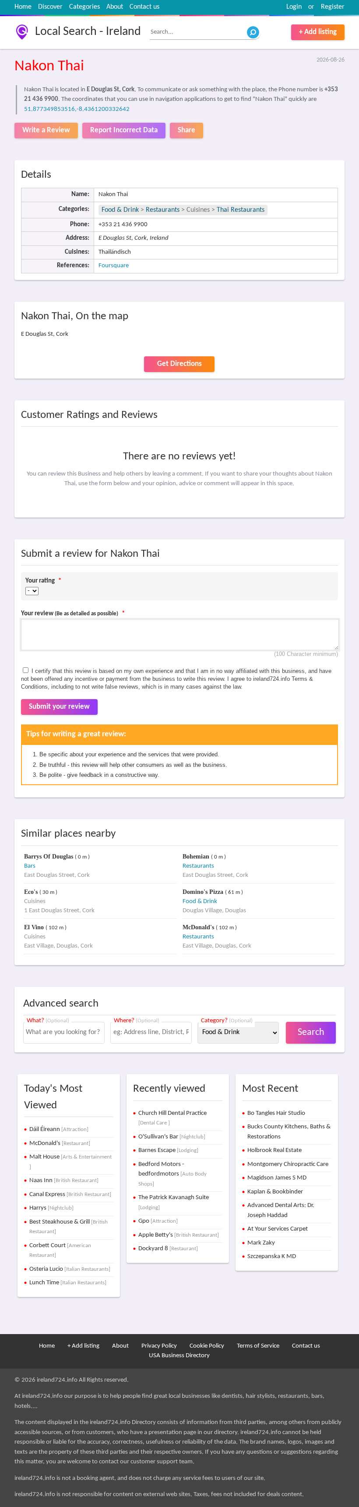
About (114, 6)
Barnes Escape (168, 1150)
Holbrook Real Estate (274, 1150)
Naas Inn (64, 1180)
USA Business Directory (179, 1355)
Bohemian (197, 856)
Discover (50, 6)
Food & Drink (120, 210)
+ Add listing (318, 32)
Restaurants (163, 210)
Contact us (144, 6)
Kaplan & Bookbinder (275, 1192)
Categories (84, 6)
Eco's (31, 892)
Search (311, 1033)
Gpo (158, 1221)
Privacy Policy (159, 1346)
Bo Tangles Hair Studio (276, 1113)
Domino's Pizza (204, 892)
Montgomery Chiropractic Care (287, 1164)
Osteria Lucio (69, 1269)
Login (294, 6)
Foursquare (114, 265)
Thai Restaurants (240, 210)
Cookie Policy (207, 1346)
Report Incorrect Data (124, 130)
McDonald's (199, 927)
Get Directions (179, 364)
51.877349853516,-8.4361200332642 (77, 109)
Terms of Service (258, 1346)
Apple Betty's (178, 1235)
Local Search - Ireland (88, 32)
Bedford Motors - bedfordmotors (172, 1174)
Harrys (51, 1208)
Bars (29, 866)
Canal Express (70, 1194)
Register (333, 6)
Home (23, 6)
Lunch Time (67, 1282)
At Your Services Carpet (277, 1229)
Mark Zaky (261, 1243)
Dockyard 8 (168, 1248)
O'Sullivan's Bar (171, 1137)
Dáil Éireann (58, 1129)
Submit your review (59, 706)
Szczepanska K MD (271, 1256)
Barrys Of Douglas (49, 856)
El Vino (35, 927)
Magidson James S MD (276, 1178)
